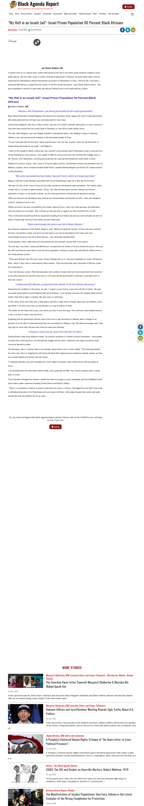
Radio (95, 13)
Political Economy (85, 13)
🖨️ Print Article (34, 29)
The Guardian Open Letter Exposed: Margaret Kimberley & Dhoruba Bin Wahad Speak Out (87, 684)
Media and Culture (70, 13)
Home (11, 13)
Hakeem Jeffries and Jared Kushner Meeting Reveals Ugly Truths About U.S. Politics (90, 711)
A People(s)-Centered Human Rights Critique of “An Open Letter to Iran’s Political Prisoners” (88, 741)
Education (37, 13)
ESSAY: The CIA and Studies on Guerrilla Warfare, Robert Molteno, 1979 (87, 769)
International (57, 13)
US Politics (102, 13)
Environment (47, 13)
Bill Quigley (12, 29)
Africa (17, 13)
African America (26, 13)
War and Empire (113, 13)
